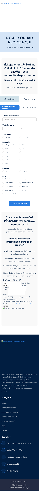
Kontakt (5, 430)
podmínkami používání (27, 304)
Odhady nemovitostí (9, 417)
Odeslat (5, 306)
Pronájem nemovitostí (10, 412)
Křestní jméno (25, 283)
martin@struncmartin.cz (17, 457)
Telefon (6, 287)
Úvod (9, 47)
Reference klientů (8, 421)
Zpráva (5, 295)
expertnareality (13, 464)
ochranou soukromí (14, 304)
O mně (4, 403)
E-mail (5, 290)
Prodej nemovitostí (9, 408)
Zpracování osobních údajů (19, 488)
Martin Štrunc (12, 471)
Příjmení (23, 285)
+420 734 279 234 (14, 450)
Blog (3, 426)
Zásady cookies (18, 485)
